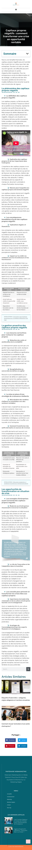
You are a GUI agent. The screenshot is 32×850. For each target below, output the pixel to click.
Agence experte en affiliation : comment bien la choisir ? (20, 830)
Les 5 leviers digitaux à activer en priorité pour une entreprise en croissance (20, 822)
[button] (16, 9)
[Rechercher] (28, 669)
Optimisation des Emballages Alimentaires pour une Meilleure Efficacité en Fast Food (16, 318)
